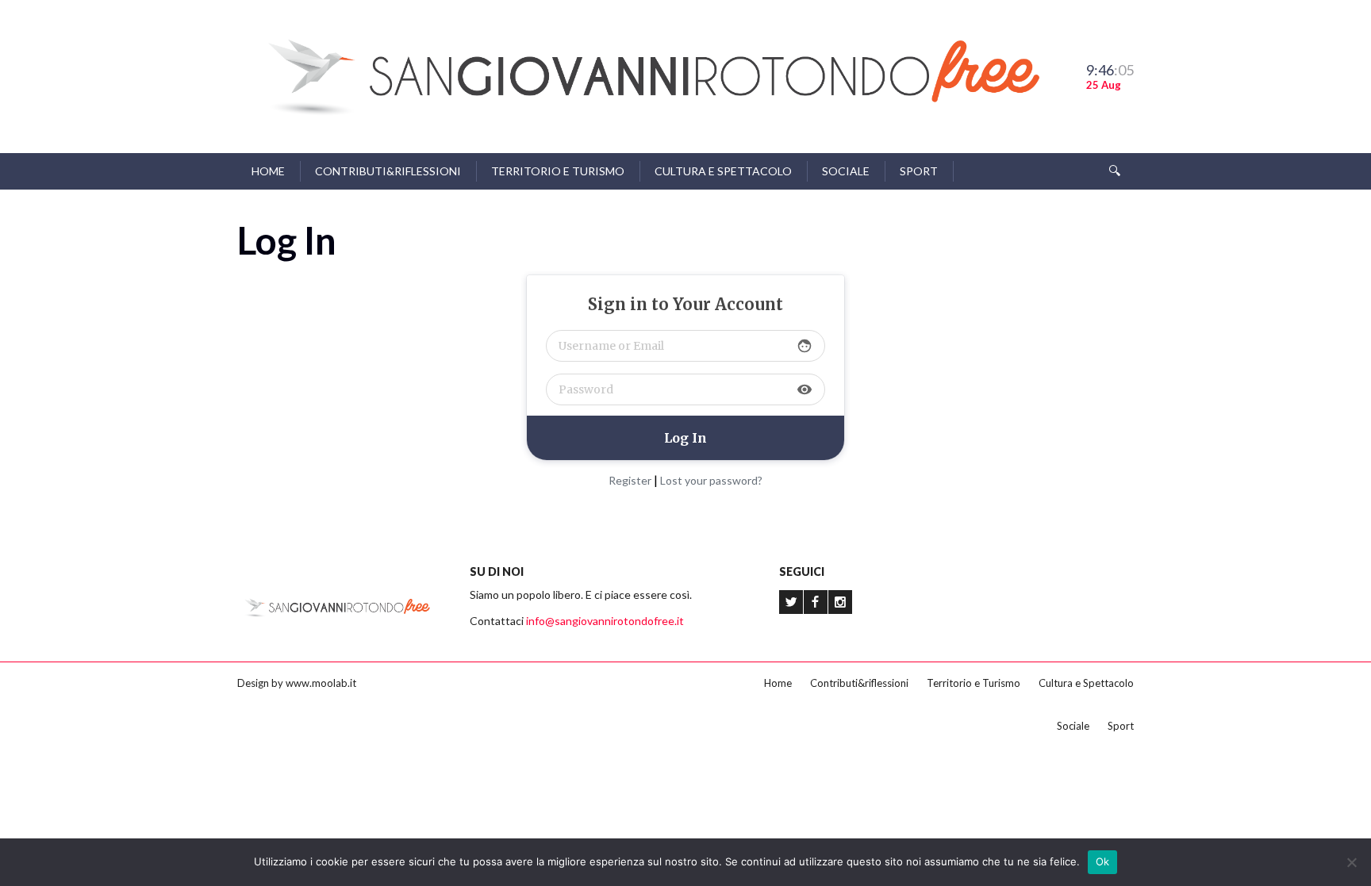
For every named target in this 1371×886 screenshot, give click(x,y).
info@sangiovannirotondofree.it (605, 620)
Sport (919, 171)
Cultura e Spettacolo (723, 171)
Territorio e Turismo (557, 171)
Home (268, 171)
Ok (1103, 861)
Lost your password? (711, 480)
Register (630, 480)
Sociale (846, 171)
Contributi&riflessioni (388, 171)
